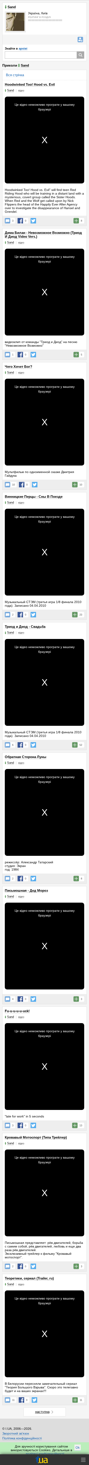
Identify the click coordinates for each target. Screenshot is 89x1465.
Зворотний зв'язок (15, 1433)
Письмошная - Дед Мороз (26, 890)
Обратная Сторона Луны (25, 757)
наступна (42, 1412)
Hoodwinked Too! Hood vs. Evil (30, 84)
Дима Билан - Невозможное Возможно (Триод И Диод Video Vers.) (43, 234)
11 (13, 1400)
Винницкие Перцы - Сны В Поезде (34, 496)
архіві (23, 48)
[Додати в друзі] (80, 39)
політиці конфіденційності (45, 1453)
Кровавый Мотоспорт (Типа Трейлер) (36, 1137)
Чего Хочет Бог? (18, 366)
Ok (78, 1447)
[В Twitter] (33, 220)
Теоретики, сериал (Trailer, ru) (29, 1278)
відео (21, 90)
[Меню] (83, 1459)
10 (13, 484)
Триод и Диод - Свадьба (25, 627)
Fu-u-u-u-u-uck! (17, 1011)
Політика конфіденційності (22, 1438)
